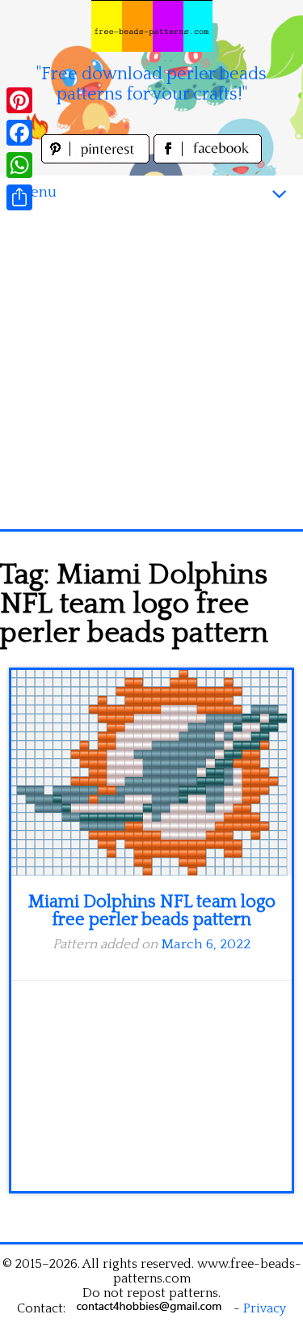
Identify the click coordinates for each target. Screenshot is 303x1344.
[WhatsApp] (19, 165)
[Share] (19, 197)
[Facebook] (19, 133)
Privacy (264, 1308)
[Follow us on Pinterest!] (97, 159)
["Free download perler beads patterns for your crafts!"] (152, 26)
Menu (36, 192)
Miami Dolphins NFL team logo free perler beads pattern (152, 911)
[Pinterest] (19, 100)
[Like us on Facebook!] (208, 159)
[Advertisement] (151, 369)
